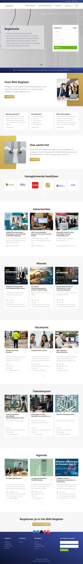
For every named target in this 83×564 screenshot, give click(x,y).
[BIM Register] (9, 6)
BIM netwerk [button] (30, 6)
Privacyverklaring (47, 561)
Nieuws (21, 542)
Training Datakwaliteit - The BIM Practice (39, 479)
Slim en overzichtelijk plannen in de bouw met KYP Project (41, 234)
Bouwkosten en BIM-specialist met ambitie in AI (40, 415)
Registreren (76, 1)
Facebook (34, 531)
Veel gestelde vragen (39, 546)
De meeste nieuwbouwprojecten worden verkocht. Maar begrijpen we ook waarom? (40, 288)
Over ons (36, 542)
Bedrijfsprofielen (9, 546)
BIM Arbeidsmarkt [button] (45, 6)
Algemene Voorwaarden (38, 561)
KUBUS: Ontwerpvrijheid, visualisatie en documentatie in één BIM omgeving (16, 234)
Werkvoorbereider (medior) (12, 351)
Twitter (41, 531)
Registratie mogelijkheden (8, 543)
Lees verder (9, 96)
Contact (36, 548)
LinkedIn (38, 531)
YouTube (45, 531)
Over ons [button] (68, 6)
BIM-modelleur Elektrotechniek (62, 351)
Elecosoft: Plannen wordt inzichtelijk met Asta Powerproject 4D (65, 234)
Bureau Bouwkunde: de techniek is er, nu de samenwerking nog (64, 288)
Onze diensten (37, 544)
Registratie (57, 47)
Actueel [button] (58, 6)
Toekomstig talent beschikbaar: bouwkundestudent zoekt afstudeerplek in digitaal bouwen (15, 416)
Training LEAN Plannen (14, 478)
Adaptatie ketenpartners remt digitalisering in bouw (15, 287)
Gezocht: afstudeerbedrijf (65, 414)
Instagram (48, 531)
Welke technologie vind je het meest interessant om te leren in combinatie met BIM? (44, 70)
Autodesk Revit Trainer (39, 350)
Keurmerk (7, 548)
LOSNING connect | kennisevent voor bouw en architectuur (65, 480)
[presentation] (39, 194)
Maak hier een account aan (41, 524)
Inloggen (75, 28)
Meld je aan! (64, 550)
